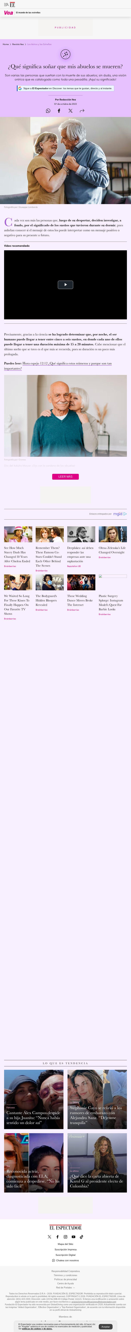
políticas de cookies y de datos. (37, 1329)
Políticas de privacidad (65, 1279)
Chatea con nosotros (67, 1260)
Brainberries (10, 566)
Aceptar (105, 1326)
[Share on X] (70, 111)
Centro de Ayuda (65, 1283)
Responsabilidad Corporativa (66, 1271)
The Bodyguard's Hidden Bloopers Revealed (46, 600)
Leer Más (65, 476)
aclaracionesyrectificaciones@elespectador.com (93, 1302)
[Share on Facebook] (59, 111)
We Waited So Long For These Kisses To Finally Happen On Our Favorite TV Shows (17, 605)
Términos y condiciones (65, 1275)
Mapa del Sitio (65, 1244)
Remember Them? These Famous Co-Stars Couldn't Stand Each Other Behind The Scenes (49, 556)
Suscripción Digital (65, 1255)
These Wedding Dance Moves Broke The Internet (80, 600)
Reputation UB (74, 566)
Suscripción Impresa (66, 1249)
